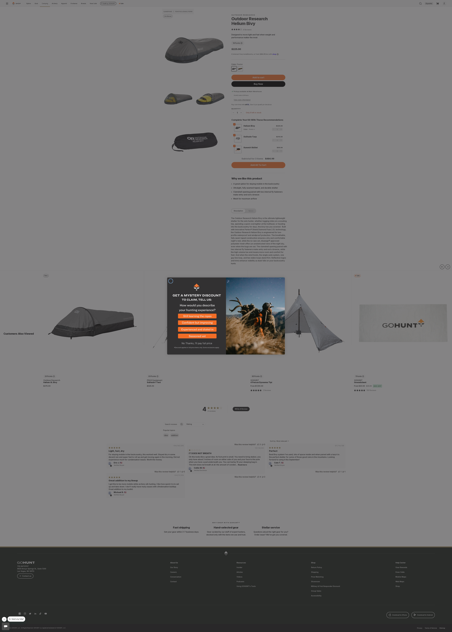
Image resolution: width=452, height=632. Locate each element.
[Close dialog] (171, 281)
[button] (196, 317)
